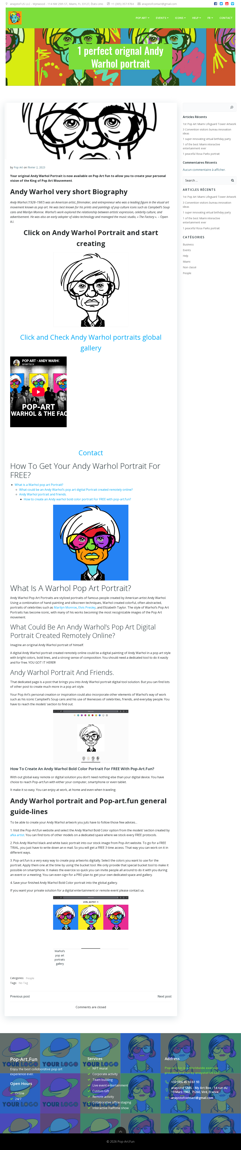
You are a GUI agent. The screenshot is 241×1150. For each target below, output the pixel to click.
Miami (186, 261)
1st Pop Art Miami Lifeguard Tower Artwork (209, 124)
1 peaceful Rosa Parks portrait (201, 154)
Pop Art (18, 167)
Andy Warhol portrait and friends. (42, 494)
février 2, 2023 (36, 167)
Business (188, 244)
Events (161, 18)
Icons (179, 18)
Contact (91, 452)
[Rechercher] (231, 107)
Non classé (189, 267)
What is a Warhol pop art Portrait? (39, 485)
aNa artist (17, 835)
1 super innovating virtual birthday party (207, 139)
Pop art (141, 18)
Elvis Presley (87, 607)
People (30, 978)
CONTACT (226, 18)
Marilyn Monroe (65, 607)
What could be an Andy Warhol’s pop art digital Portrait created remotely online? (76, 490)
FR (208, 18)
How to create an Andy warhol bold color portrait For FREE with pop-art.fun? (78, 499)
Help (195, 18)
